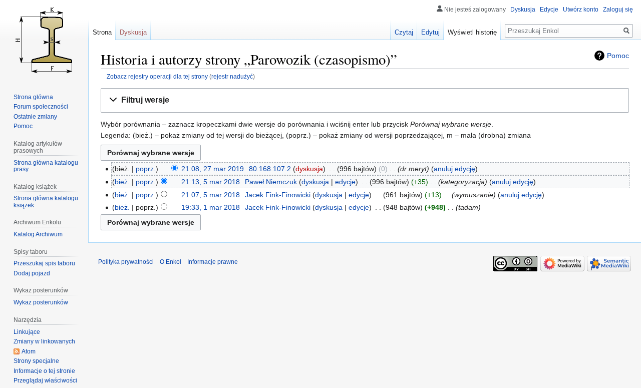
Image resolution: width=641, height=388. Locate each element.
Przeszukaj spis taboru (44, 263)
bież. (122, 182)
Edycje (549, 9)
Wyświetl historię (472, 32)
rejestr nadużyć (232, 76)
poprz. (146, 169)
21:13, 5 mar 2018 (210, 182)
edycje (345, 182)
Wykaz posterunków (41, 302)
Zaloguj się (618, 9)
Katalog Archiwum (38, 234)
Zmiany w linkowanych (44, 341)
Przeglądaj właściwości (45, 380)
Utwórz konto (580, 9)
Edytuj (430, 32)
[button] (364, 100)
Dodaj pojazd (32, 273)
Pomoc (618, 56)
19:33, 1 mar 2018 (210, 207)
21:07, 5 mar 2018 (210, 195)
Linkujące (27, 331)
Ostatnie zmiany (35, 116)
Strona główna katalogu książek (46, 202)
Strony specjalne (36, 360)
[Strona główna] (44, 40)
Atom (29, 351)
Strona (102, 32)
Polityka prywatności (126, 261)
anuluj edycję (454, 169)
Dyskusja (522, 9)
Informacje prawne (212, 261)
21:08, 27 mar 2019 (212, 169)
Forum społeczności (41, 106)
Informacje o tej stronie (44, 370)
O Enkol (170, 261)
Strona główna (33, 97)
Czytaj (404, 32)
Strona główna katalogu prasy (46, 166)
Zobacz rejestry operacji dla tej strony (157, 76)
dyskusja (309, 169)
